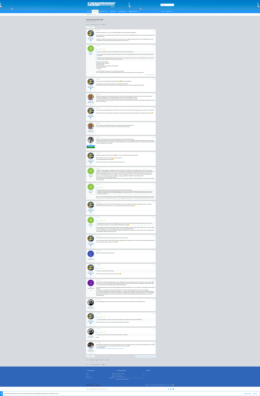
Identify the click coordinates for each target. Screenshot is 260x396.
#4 (154, 94)
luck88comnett (112, 377)
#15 (154, 264)
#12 (154, 217)
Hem (169, 384)
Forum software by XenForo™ (97, 389)
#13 (154, 235)
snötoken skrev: (100, 316)
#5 (154, 108)
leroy (91, 258)
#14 (154, 251)
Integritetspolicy (161, 384)
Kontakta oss (147, 384)
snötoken (91, 306)
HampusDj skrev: (100, 49)
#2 (154, 45)
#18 (154, 313)
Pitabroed (90, 101)
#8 (154, 153)
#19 (154, 328)
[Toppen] (171, 385)
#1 (154, 30)
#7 (154, 137)
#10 (154, 184)
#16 (154, 280)
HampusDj (89, 21)
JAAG (90, 287)
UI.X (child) (91, 384)
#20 (154, 342)
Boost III (91, 349)
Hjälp (167, 384)
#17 (154, 299)
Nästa (91, 27)
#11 (154, 202)
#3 (154, 79)
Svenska (97, 384)
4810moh (91, 52)
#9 (154, 168)
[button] (109, 11)
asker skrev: (99, 187)
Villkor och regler (154, 384)
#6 (154, 123)
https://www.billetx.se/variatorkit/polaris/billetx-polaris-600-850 (109, 348)
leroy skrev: (99, 268)
